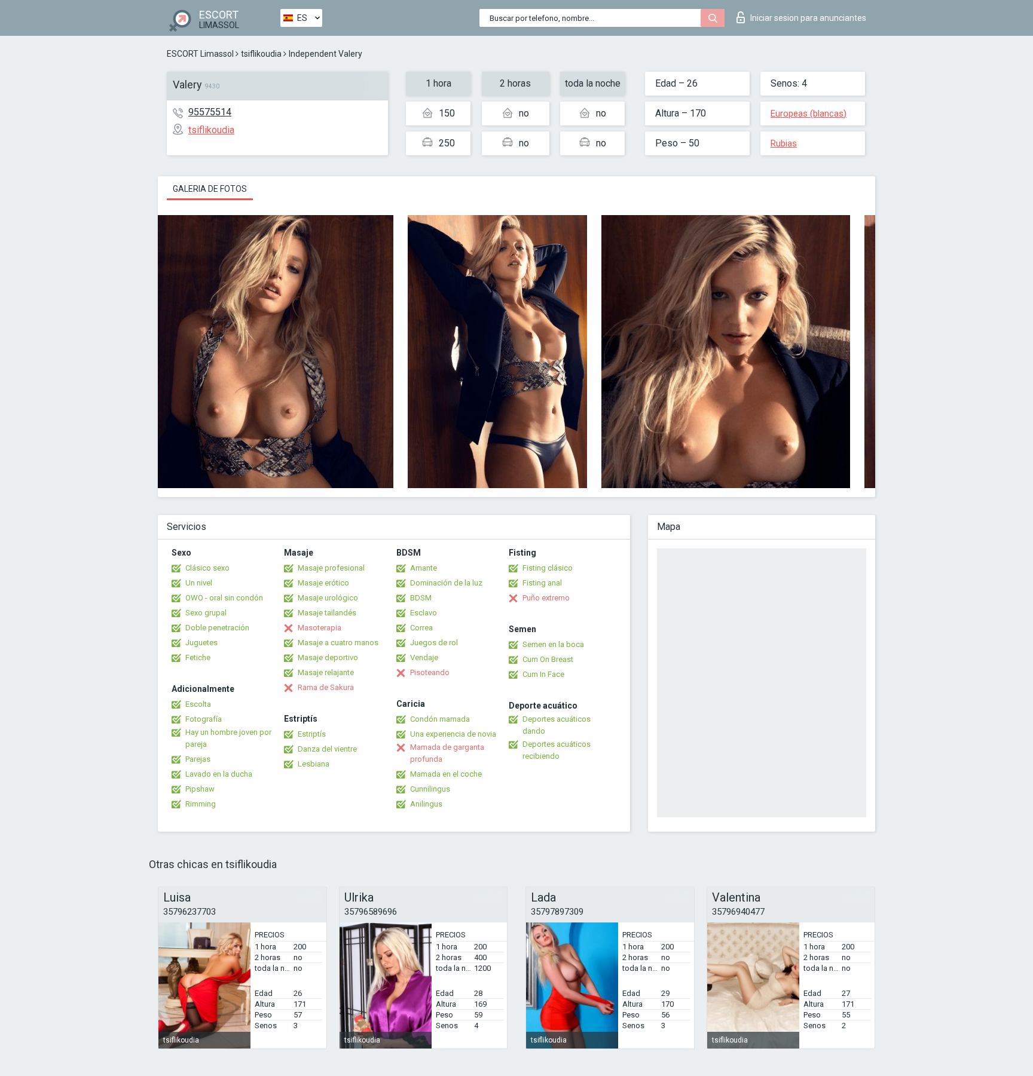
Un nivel (198, 582)
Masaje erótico (323, 582)
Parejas (197, 759)
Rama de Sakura (326, 687)
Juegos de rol (434, 642)
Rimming (200, 803)
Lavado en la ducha (218, 774)
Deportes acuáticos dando (556, 725)
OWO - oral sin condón (224, 597)
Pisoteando (430, 672)
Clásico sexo (207, 567)
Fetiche (197, 657)
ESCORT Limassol (200, 54)
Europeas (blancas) (808, 113)
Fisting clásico (547, 567)
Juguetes (201, 642)
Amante (423, 567)
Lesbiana (313, 763)
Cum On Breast (547, 659)
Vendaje (424, 657)
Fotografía (203, 719)
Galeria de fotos (210, 189)
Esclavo (423, 612)
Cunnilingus (430, 788)
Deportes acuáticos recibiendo (556, 750)
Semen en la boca (553, 644)
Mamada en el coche (446, 774)
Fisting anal (542, 582)
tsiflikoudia (261, 54)
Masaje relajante (326, 672)
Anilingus (426, 803)
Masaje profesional (331, 567)
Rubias (784, 143)
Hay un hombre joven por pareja (228, 738)
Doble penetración (217, 627)
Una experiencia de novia (453, 733)
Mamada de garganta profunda (447, 753)
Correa (421, 627)
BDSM (421, 597)
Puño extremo (546, 597)
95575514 (209, 112)
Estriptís (312, 733)
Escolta (198, 704)
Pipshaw (200, 788)
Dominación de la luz (446, 582)
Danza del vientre (327, 748)
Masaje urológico (328, 597)
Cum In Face (543, 674)
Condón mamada (440, 719)
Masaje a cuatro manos (338, 642)
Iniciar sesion (808, 18)
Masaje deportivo (328, 657)
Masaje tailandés (327, 612)
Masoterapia (319, 627)
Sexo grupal (206, 612)
